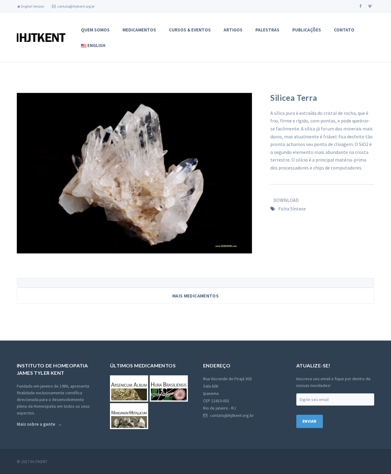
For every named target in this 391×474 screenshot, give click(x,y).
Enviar (309, 421)
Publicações (306, 30)
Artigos (233, 30)
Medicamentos (139, 30)
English (95, 45)
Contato (344, 30)
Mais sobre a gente (36, 424)
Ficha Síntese (292, 209)
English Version (32, 6)
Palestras (267, 30)
